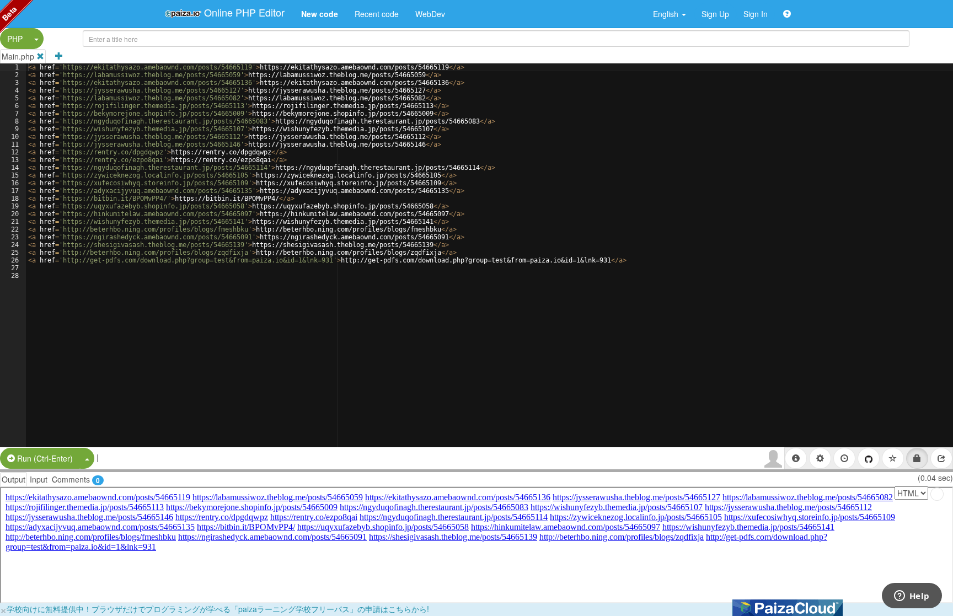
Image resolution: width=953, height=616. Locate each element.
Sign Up (715, 13)
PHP (15, 38)
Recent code (377, 13)
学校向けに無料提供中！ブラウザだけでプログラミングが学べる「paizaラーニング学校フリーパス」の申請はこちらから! (218, 608)
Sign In (755, 13)
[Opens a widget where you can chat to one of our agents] (911, 596)
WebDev (430, 13)
